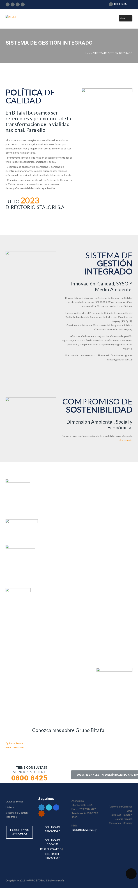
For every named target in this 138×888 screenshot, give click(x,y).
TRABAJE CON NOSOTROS (19, 832)
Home (89, 53)
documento (125, 440)
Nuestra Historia (15, 747)
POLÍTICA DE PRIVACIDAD (53, 829)
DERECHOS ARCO (51, 849)
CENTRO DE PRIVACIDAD (52, 856)
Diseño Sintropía (55, 880)
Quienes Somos (14, 743)
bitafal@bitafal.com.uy (84, 829)
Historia (10, 807)
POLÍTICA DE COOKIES (53, 842)
